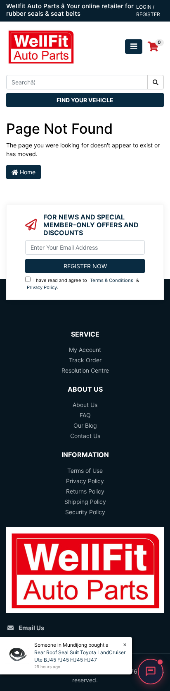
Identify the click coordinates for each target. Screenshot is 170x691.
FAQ (85, 415)
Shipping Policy (85, 501)
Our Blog (85, 425)
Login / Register (148, 10)
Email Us (31, 628)
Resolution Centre (85, 370)
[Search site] (155, 82)
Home (26, 172)
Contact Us (85, 435)
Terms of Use (85, 470)
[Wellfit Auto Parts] (41, 45)
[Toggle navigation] (133, 46)
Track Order (85, 360)
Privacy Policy (42, 287)
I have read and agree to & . (83, 283)
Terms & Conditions (111, 280)
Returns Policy (85, 491)
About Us (85, 404)
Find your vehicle (85, 100)
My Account (85, 349)
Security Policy (85, 511)
